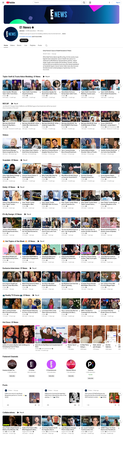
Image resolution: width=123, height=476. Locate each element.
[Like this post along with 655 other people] (5, 405)
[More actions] (20, 92)
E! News (5, 95)
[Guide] (3, 2)
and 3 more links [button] (37, 36)
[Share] (29, 405)
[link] (22, 398)
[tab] (6, 45)
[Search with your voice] (90, 2)
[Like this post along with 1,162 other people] (85, 405)
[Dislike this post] (11, 405)
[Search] (84, 2)
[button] (46, 70)
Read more (46, 69)
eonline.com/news (26, 36)
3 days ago (96, 390)
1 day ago (15, 390)
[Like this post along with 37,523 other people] (45, 405)
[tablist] (61, 45)
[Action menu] (39, 405)
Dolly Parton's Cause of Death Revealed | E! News (57, 50)
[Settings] (109, 2)
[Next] (120, 85)
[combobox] (57, 2)
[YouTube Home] (10, 2)
